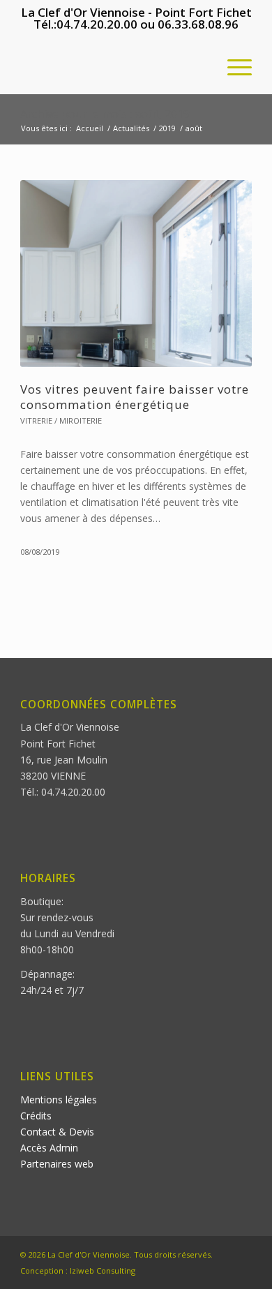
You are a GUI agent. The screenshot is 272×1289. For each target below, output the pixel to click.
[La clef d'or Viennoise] (112, 66)
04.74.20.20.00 (96, 24)
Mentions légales (58, 1099)
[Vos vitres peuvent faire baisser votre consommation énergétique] (136, 273)
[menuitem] (232, 66)
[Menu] (232, 66)
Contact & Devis (57, 1131)
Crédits (36, 1115)
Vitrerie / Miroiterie (61, 420)
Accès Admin (49, 1147)
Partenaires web (56, 1163)
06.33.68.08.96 (198, 24)
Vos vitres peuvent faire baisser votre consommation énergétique (134, 396)
